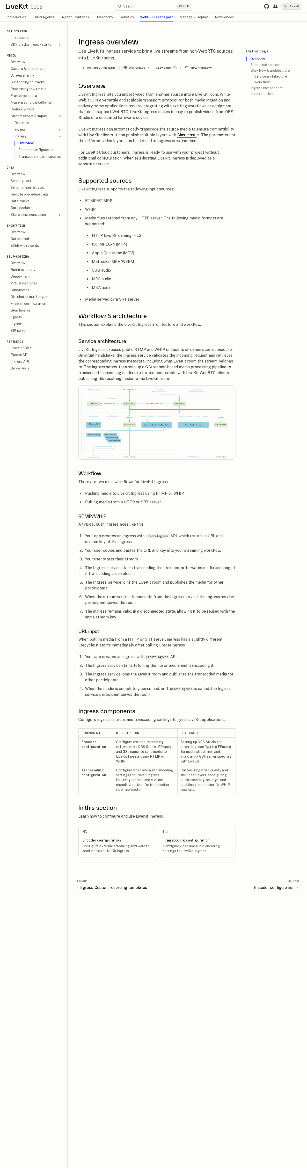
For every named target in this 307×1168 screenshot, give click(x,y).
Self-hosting (18, 256)
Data (10, 167)
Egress (20, 129)
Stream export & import (29, 116)
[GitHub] (266, 6)
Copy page (163, 67)
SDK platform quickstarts (31, 44)
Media (11, 55)
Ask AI (294, 6)
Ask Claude (137, 67)
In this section (261, 94)
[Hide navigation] (63, 26)
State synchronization (28, 215)
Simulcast (186, 135)
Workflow (262, 82)
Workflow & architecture (270, 71)
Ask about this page (101, 67)
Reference (15, 341)
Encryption (16, 225)
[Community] (275, 6)
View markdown (201, 67)
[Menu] (148, 67)
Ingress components (266, 88)
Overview (257, 59)
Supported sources (265, 65)
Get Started (17, 31)
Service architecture (270, 76)
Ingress (20, 136)
